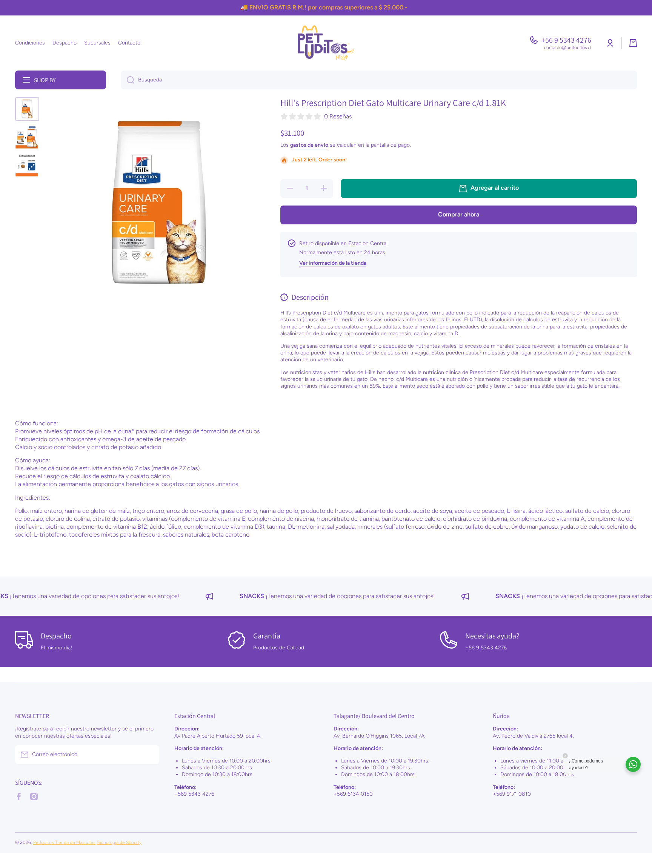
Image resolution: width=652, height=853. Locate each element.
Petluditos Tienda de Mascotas (64, 842)
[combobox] (379, 80)
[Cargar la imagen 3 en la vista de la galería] (27, 165)
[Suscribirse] (149, 754)
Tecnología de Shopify (119, 842)
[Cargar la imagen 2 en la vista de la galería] (27, 137)
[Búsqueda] (127, 80)
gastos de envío (309, 145)
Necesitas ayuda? (492, 636)
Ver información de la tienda (332, 263)
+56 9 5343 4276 (566, 40)
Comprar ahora (458, 214)
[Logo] (326, 43)
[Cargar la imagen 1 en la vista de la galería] (27, 109)
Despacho (56, 636)
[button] (633, 43)
